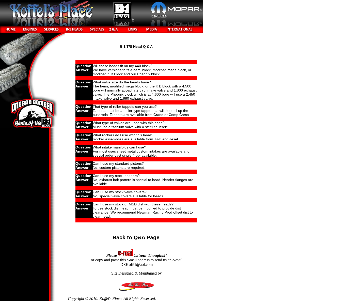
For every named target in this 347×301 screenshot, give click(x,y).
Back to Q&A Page (136, 237)
